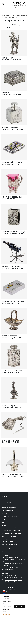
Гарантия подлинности (9, 510)
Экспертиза (5, 525)
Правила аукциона (7, 542)
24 (3, 27)
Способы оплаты (7, 505)
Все (8, 27)
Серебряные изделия (13, 17)
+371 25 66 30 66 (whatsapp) (13, 582)
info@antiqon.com (9, 569)
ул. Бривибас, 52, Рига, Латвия (13, 580)
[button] (12, 27)
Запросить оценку (7, 519)
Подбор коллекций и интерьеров (12, 530)
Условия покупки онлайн (9, 544)
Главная (3, 15)
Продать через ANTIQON (9, 516)
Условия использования (9, 536)
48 (5, 27)
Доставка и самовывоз (9, 508)
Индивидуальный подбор (9, 528)
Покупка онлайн (7, 502)
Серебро (4, 17)
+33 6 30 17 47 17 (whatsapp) (13, 567)
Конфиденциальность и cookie (11, 539)
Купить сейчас (10, 15)
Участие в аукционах (8, 500)
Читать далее (6, 614)
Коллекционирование (21, 15)
